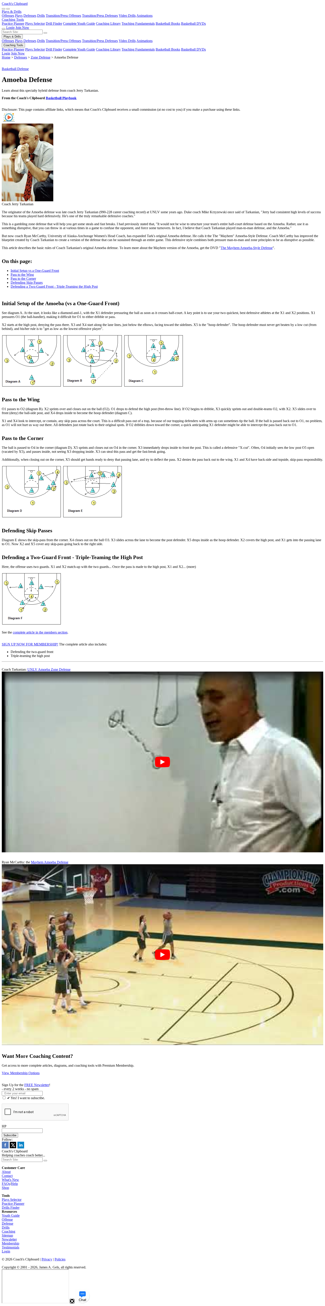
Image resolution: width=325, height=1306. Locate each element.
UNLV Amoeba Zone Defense (49, 669)
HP (4, 1126)
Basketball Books (168, 23)
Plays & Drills (11, 11)
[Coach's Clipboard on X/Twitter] (13, 1147)
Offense (7, 1219)
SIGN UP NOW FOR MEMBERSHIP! (30, 644)
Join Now (22, 27)
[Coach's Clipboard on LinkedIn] (20, 1147)
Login (10, 27)
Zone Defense (40, 57)
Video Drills (127, 15)
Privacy (47, 1259)
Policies (60, 1259)
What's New (10, 1180)
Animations (144, 15)
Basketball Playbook (61, 98)
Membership (10, 1243)
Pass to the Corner (23, 278)
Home (6, 57)
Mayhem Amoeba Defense (49, 862)
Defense (7, 1223)
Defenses (29, 15)
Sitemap (7, 1235)
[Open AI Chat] (82, 1296)
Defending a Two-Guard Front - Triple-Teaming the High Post (54, 286)
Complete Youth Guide (79, 23)
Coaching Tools (13, 19)
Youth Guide (11, 1215)
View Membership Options (21, 1073)
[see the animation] (9, 121)
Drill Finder (54, 23)
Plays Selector (35, 23)
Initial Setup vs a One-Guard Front (35, 270)
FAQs (6, 1184)
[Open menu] (8, 9)
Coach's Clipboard (15, 4)
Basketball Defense (15, 69)
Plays (19, 15)
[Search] (3, 9)
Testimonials (10, 1247)
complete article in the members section (40, 632)
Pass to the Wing (22, 274)
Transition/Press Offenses (63, 15)
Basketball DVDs (193, 23)
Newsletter (9, 1239)
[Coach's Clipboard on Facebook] (5, 1147)
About (6, 1172)
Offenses (8, 15)
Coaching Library (108, 23)
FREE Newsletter (36, 1085)
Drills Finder (10, 1207)
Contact (7, 1176)
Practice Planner (13, 23)
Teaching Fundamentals (138, 23)
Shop (5, 1188)
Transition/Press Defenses (100, 15)
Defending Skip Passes (27, 282)
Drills (41, 15)
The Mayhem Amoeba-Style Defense (247, 248)
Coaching (8, 1231)
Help (14, 1184)
